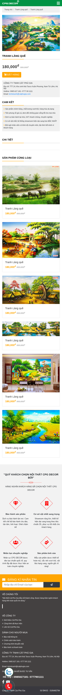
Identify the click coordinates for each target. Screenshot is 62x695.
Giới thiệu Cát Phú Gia (12, 620)
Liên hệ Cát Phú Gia (12, 627)
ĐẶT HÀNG (13, 74)
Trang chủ (8, 10)
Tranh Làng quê (21, 10)
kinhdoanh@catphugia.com (20, 94)
